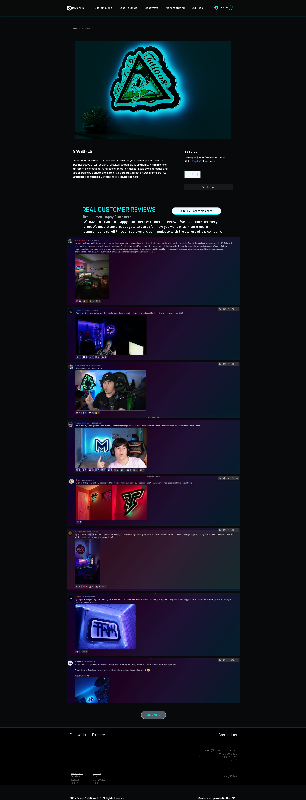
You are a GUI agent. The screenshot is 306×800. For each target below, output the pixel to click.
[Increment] (197, 174)
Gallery (97, 773)
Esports (97, 783)
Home (77, 28)
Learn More (209, 161)
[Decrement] (187, 174)
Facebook (76, 776)
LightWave (99, 779)
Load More (153, 714)
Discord (75, 783)
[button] (230, 7)
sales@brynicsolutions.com (221, 750)
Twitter (75, 779)
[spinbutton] (192, 174)
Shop (96, 776)
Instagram (77, 773)
